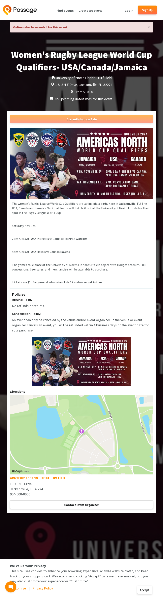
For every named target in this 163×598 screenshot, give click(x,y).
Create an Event (90, 10)
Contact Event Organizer (81, 505)
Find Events (65, 10)
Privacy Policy (42, 588)
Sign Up (147, 10)
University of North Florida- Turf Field (37, 478)
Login (129, 10)
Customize (18, 588)
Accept (144, 590)
